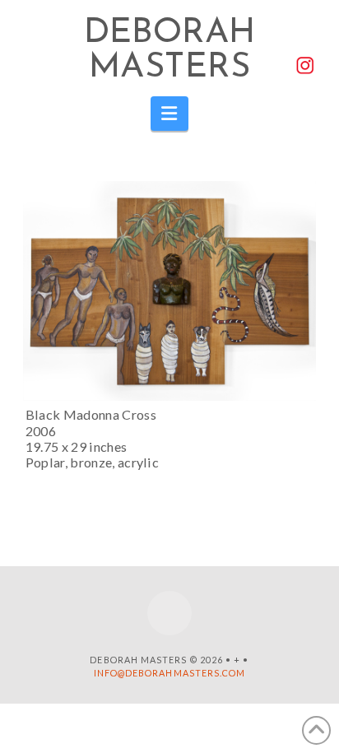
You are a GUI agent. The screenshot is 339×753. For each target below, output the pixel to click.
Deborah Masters (170, 51)
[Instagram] (169, 613)
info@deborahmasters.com (170, 672)
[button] (170, 113)
